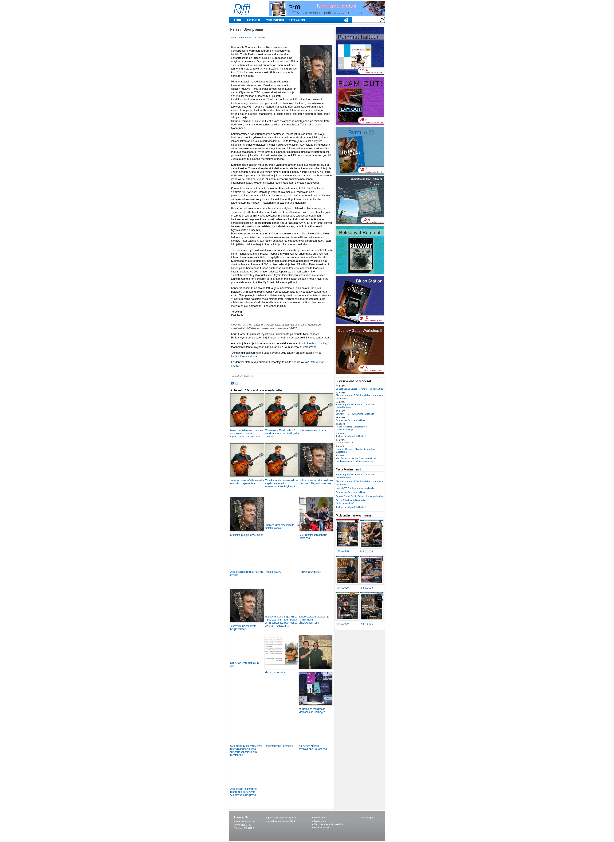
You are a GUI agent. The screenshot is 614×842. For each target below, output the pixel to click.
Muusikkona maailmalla (243, 37)
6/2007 (261, 37)
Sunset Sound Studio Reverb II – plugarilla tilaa (359, 389)
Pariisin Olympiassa (310, 572)
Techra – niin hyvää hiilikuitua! (351, 436)
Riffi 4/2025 (342, 587)
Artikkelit (253, 20)
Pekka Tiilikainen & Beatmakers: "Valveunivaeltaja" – (352, 428)
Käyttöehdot (320, 821)
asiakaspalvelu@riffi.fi (285, 817)
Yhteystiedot (275, 20)
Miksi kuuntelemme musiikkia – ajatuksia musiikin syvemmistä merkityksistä (246, 433)
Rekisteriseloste (322, 827)
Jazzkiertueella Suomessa (279, 746)
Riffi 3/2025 (366, 587)
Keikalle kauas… (274, 572)
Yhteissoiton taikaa (275, 672)
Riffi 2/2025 (342, 623)
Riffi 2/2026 (342, 551)
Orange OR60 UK (345, 442)
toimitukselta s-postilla (312, 343)
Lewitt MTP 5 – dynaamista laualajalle (355, 413)
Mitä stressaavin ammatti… (314, 430)
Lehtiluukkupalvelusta (244, 356)
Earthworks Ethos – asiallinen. (351, 420)
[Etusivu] (241, 9)
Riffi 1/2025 (366, 624)
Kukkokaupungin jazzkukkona (246, 535)
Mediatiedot (320, 817)
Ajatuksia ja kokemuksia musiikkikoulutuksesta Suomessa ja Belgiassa (243, 792)
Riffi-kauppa (297, 20)
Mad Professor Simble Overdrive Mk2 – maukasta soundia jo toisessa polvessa (356, 459)
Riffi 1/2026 (366, 551)
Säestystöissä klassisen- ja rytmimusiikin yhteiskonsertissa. (314, 619)
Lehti (237, 20)
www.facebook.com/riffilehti (281, 821)
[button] (316, 95)
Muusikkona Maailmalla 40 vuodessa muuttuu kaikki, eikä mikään (282, 433)
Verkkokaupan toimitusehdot (328, 824)
